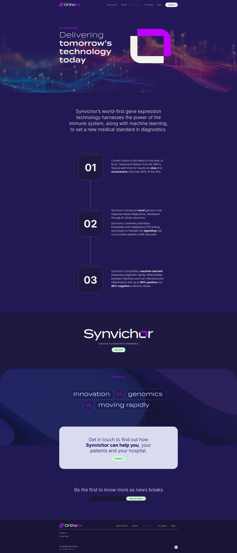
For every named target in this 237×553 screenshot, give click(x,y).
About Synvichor (112, 5)
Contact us (171, 5)
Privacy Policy (64, 536)
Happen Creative (69, 549)
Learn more (119, 350)
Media (159, 5)
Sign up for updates (136, 498)
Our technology (135, 5)
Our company (149, 5)
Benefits (124, 5)
